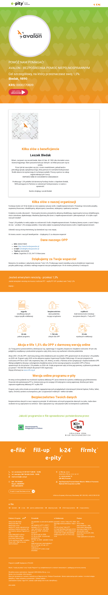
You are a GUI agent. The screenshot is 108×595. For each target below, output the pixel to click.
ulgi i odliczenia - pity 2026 (40, 529)
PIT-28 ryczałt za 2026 (38, 534)
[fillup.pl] (42, 450)
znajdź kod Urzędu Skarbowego (64, 533)
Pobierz (17, 518)
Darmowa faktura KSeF (16, 538)
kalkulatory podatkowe (84, 527)
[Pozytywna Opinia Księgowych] (30, 427)
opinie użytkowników (36, 508)
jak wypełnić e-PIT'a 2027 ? (40, 525)
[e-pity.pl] (54, 458)
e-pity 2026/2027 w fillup (16, 535)
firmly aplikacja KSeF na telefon (19, 540)
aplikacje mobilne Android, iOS (19, 529)
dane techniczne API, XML (85, 533)
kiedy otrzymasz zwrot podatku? (41, 543)
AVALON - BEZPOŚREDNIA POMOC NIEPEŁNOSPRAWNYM (49, 68)
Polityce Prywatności (54, 576)
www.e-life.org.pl (29, 370)
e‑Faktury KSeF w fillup (16, 536)
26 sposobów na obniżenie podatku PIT (42, 522)
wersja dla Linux (14, 525)
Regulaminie (42, 576)
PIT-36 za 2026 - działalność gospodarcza (40, 537)
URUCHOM (16, 92)
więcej (11, 286)
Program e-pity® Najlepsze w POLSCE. (21, 563)
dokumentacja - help (83, 525)
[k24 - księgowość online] (66, 450)
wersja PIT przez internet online (19, 527)
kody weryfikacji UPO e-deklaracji (65, 531)
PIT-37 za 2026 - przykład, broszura (39, 532)
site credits (12, 585)
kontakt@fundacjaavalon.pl (29, 249)
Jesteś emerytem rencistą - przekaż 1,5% (33, 277)
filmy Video (80, 523)
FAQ (78, 522)
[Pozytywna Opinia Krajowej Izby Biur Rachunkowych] (77, 427)
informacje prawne (68, 508)
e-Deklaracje (58, 518)
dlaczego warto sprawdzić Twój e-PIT (65, 524)
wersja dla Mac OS (15, 523)
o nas (23, 508)
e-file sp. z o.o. (45, 572)
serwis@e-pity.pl (21, 477)
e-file (11, 504)
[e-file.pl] (18, 450)
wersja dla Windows (15, 522)
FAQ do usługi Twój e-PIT (62, 527)
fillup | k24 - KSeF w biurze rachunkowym (17, 543)
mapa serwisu (84, 508)
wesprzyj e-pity (52, 508)
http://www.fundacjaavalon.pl (28, 246)
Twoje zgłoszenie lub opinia (86, 536)
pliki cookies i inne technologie (84, 576)
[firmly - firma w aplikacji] (89, 450)
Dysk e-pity (80, 535)
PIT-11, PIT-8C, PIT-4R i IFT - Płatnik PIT (40, 546)
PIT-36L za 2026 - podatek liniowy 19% (42, 540)
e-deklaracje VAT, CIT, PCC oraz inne (64, 535)
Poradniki (34, 518)
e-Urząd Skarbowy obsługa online (65, 529)
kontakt (14, 508)
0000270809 (21, 85)
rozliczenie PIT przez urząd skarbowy (40, 549)
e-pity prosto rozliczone (20, 4)
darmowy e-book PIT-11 (84, 529)
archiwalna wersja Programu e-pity (19, 532)
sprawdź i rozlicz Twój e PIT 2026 (65, 522)
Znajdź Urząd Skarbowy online (20, 491)
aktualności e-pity (82, 531)
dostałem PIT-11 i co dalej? (40, 527)
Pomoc (79, 518)
